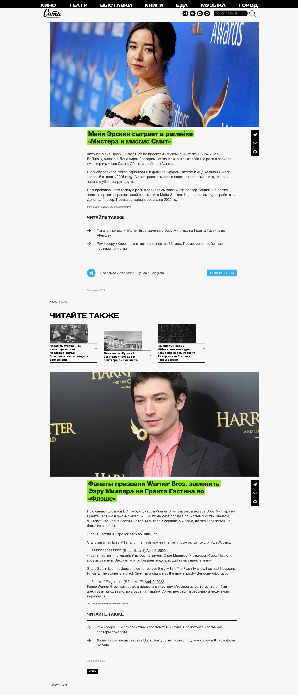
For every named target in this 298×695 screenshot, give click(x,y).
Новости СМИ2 (59, 301)
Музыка (213, 5)
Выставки (116, 5)
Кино (48, 5)
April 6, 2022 (156, 551)
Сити (52, 13)
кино (92, 671)
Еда (182, 5)
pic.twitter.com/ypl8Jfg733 (207, 573)
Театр (78, 5)
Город (248, 5)
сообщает (153, 164)
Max (207, 13)
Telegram (185, 13)
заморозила (129, 586)
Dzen (200, 13)
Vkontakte (193, 13)
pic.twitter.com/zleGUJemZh (210, 542)
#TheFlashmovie (174, 542)
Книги (154, 5)
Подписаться (222, 273)
